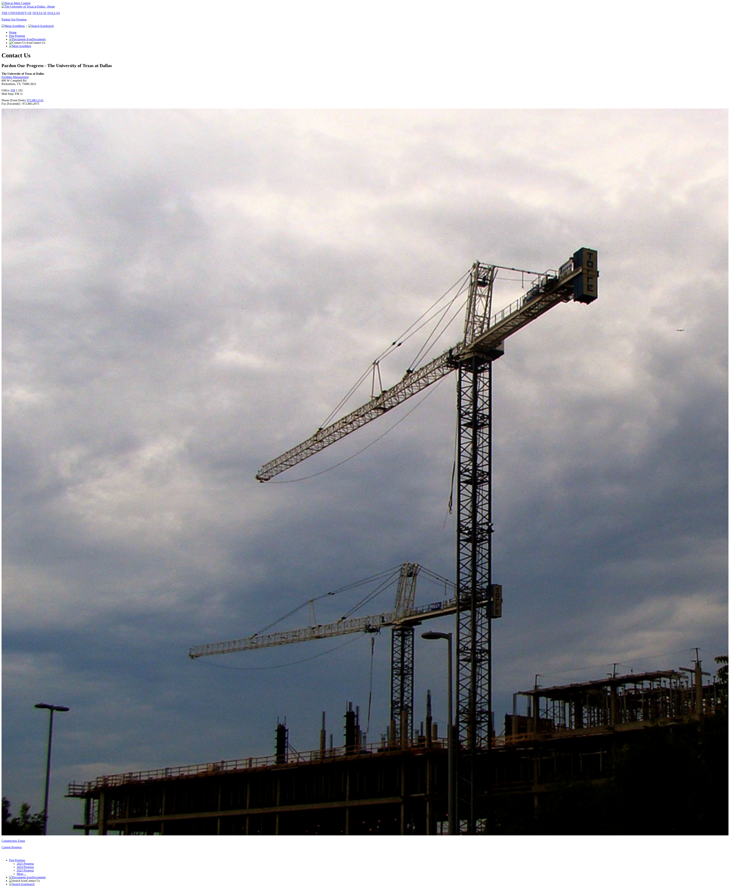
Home (13, 32)
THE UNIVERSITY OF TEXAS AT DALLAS (31, 13)
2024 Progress (25, 867)
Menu (21, 26)
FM (13, 90)
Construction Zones (13, 840)
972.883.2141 (35, 100)
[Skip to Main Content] (16, 3)
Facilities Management (15, 77)
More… (21, 874)
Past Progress (17, 35)
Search (50, 26)
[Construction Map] (365, 834)
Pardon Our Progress (14, 19)
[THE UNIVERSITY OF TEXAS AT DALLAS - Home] (28, 6)
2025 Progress (25, 863)
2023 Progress (25, 870)
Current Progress (12, 847)
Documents (39, 39)
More (28, 46)
